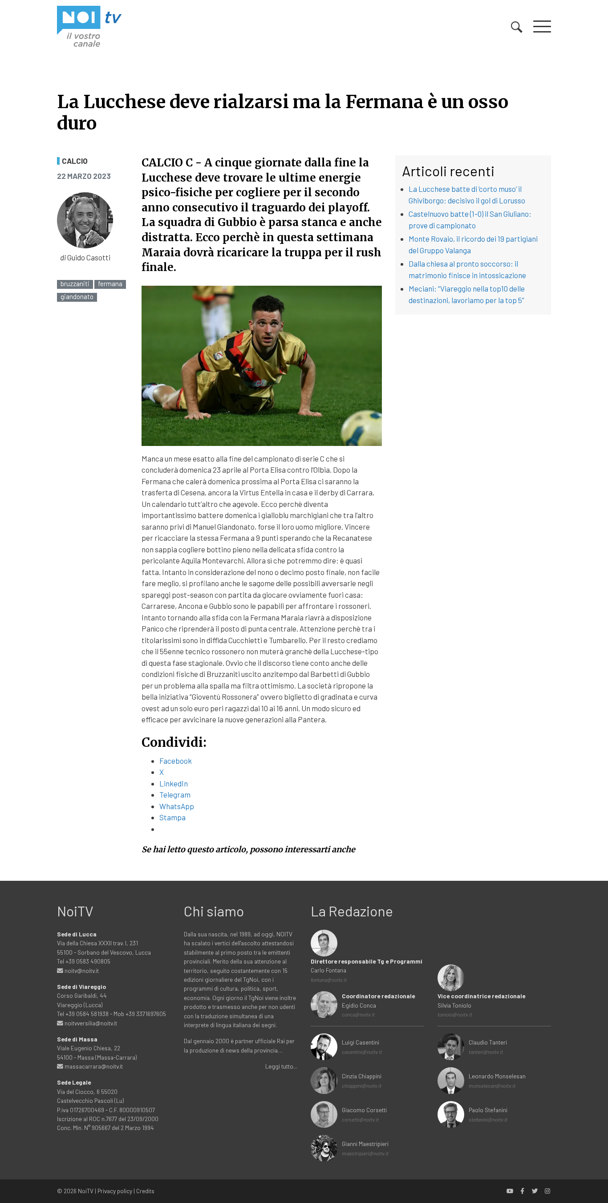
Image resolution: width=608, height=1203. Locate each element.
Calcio (75, 161)
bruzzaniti (75, 284)
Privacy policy (114, 1191)
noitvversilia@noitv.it (90, 1023)
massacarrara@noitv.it (93, 1066)
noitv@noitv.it (81, 970)
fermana (110, 284)
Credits (145, 1191)
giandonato (77, 296)
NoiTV (85, 1191)
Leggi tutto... (281, 1066)
